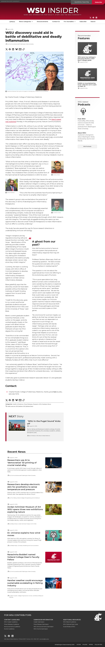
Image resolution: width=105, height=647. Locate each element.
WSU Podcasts (87, 146)
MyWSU (91, 644)
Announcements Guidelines (12, 626)
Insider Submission (39, 622)
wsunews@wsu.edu (44, 639)
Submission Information (43, 619)
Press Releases (28, 404)
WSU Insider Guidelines (10, 622)
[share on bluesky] (16, 49)
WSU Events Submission (41, 629)
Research (35, 404)
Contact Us (56, 21)
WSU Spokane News (45, 404)
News (13, 21)
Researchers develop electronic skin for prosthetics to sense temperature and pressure (23, 487)
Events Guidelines (9, 629)
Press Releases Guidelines (11, 624)
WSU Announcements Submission (43, 626)
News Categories (25, 21)
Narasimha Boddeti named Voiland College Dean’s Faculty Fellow (23, 557)
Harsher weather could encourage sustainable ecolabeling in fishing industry (25, 583)
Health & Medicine (18, 404)
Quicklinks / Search (81, 2)
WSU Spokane (19, 406)
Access (79, 644)
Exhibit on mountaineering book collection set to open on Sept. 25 (87, 84)
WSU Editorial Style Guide (70, 624)
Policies (85, 644)
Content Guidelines (12, 619)
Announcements (42, 21)
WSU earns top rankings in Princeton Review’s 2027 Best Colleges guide (87, 58)
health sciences (11, 406)
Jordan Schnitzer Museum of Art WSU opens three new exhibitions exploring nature (25, 509)
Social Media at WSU (69, 626)
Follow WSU (98, 644)
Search (93, 21)
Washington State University (10, 1)
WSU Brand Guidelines (69, 622)
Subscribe (98, 2)
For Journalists (69, 21)
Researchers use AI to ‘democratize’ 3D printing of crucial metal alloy (22, 462)
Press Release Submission (41, 624)
